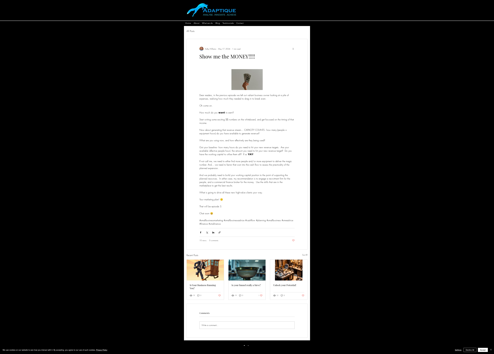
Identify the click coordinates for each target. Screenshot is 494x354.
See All (304, 255)
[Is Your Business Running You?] (205, 270)
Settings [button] (458, 350)
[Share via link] (219, 232)
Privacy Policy (101, 350)
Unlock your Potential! (284, 285)
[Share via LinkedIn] (213, 232)
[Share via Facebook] (200, 232)
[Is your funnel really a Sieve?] (247, 270)
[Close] (490, 350)
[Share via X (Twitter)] (207, 232)
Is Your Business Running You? (203, 287)
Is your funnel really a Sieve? (246, 285)
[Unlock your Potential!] (288, 270)
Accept (483, 350)
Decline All (470, 350)
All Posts (191, 31)
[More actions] (293, 48)
